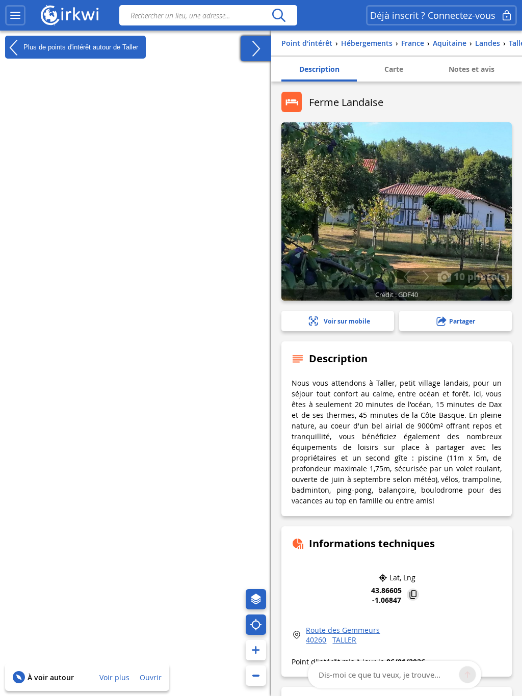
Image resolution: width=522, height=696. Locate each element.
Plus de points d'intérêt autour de (79, 46)
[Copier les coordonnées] (413, 595)
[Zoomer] (256, 650)
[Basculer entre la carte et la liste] (256, 48)
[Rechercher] (278, 15)
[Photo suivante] (425, 276)
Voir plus (114, 677)
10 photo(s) (480, 276)
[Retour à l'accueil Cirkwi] (70, 15)
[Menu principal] (15, 15)
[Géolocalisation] (256, 624)
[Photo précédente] (406, 276)
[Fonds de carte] (256, 599)
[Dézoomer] (256, 675)
